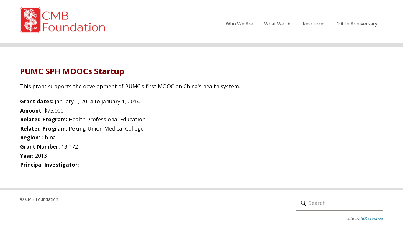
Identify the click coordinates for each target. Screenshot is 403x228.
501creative (372, 218)
